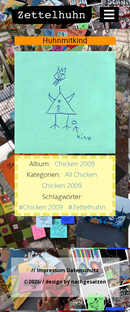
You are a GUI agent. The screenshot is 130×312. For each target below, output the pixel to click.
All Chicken (81, 174)
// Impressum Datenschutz (65, 270)
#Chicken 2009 (41, 207)
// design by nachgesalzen (73, 281)
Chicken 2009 (75, 163)
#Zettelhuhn (87, 207)
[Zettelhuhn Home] (51, 14)
